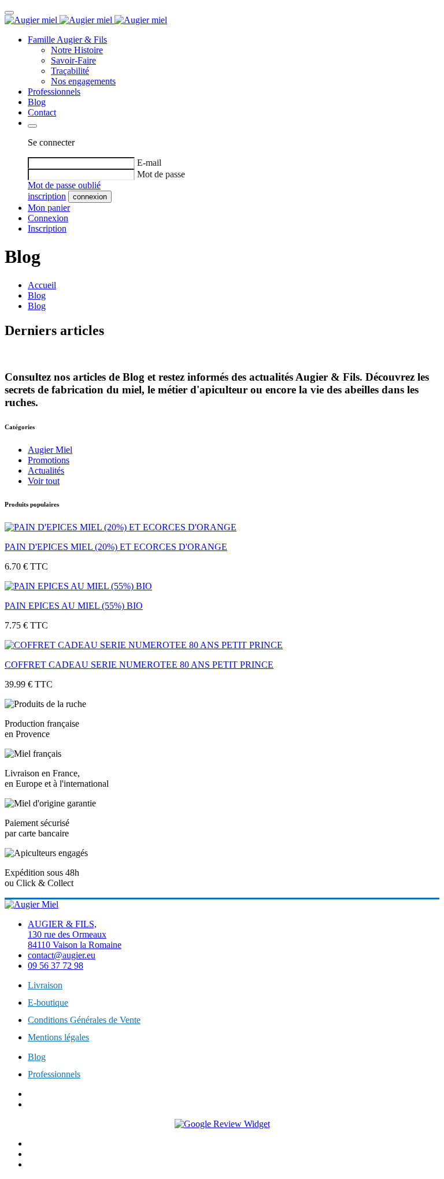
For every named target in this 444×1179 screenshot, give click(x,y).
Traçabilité (70, 71)
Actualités (46, 470)
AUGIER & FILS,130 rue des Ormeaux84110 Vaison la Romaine (74, 934)
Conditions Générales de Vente (84, 1020)
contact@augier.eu (61, 955)
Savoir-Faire (73, 60)
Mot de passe (161, 174)
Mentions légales (58, 1037)
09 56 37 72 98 (55, 965)
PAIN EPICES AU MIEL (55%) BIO (74, 606)
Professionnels (54, 91)
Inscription (47, 228)
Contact (42, 112)
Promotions (48, 460)
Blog (37, 102)
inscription (47, 196)
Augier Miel (50, 450)
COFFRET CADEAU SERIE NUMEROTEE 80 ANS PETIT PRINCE (139, 665)
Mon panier (49, 208)
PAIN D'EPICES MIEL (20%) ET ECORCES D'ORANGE (116, 547)
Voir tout (44, 481)
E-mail (149, 163)
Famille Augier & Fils (67, 39)
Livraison (45, 985)
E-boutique (48, 1002)
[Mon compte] (32, 126)
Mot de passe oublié (64, 185)
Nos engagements (83, 81)
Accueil (42, 285)
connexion (90, 196)
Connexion (48, 218)
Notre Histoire (77, 50)
